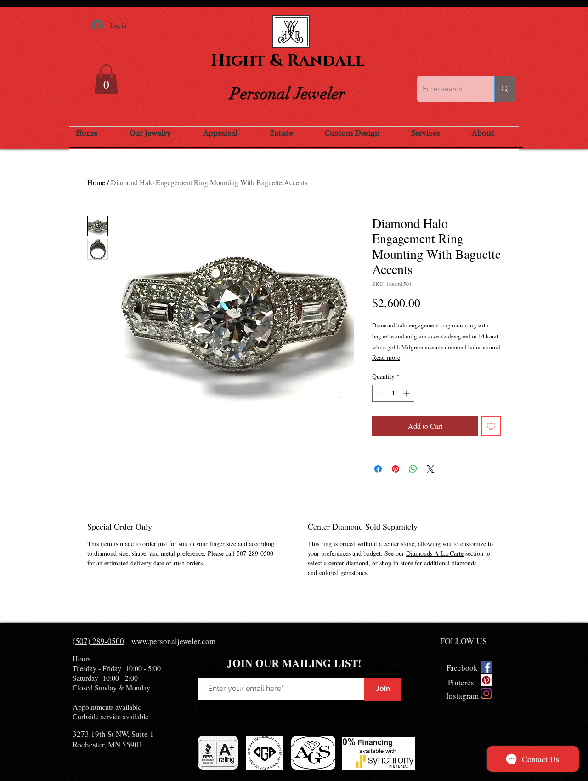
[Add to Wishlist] (491, 426)
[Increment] (407, 393)
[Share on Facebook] (378, 468)
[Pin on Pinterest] (395, 468)
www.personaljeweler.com (173, 641)
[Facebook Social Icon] (486, 667)
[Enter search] (504, 89)
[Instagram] (486, 693)
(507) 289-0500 (98, 641)
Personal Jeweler (287, 94)
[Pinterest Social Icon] (486, 680)
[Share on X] (430, 468)
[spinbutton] (393, 393)
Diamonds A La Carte (435, 553)
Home (96, 182)
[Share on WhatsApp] (412, 468)
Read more (386, 357)
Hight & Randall (287, 61)
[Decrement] (379, 393)
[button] (106, 79)
